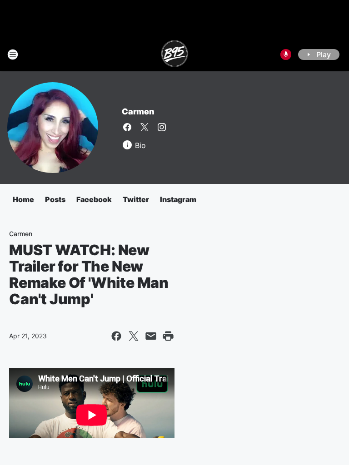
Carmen (138, 111)
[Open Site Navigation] (12, 54)
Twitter (136, 199)
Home (23, 199)
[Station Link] (174, 54)
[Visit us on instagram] (161, 127)
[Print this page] (168, 336)
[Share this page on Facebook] (116, 336)
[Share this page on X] (133, 336)
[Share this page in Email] (151, 336)
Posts (55, 199)
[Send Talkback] (285, 54)
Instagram (178, 199)
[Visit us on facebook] (127, 127)
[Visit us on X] (144, 127)
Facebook (94, 199)
